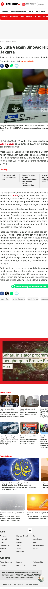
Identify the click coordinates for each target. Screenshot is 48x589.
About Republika (6, 562)
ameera (4, 11)
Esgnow (3, 548)
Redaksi (19, 562)
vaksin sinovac (33, 299)
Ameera (3, 536)
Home (2, 41)
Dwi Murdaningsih (27, 61)
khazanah (40, 11)
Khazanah (3, 539)
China (14, 195)
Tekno (18, 545)
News (8, 41)
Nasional (4, 17)
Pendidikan (14, 17)
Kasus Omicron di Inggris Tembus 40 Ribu (8, 177)
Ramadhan (20, 552)
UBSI (39, 17)
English (35, 548)
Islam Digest (37, 539)
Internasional (31, 17)
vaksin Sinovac (7, 144)
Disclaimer (3, 565)
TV (1, 552)
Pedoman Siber (38, 562)
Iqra (17, 539)
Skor (34, 536)
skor (31, 11)
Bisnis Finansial (38, 545)
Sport (22, 17)
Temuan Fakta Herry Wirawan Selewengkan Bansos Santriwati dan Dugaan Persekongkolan (29, 180)
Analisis (19, 542)
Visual (18, 548)
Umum (14, 41)
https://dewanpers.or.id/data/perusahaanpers (18, 577)
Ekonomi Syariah (18, 11)
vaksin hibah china (19, 299)
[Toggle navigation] (2, 4)
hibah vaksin (5, 299)
